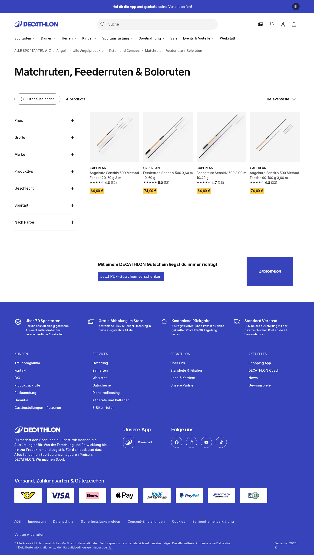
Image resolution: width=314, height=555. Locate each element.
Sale (173, 38)
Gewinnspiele (259, 385)
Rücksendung (25, 393)
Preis (18, 120)
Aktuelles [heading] (257, 354)
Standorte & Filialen (186, 370)
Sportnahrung (150, 38)
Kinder (87, 38)
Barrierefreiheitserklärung (213, 521)
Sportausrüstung (116, 38)
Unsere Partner (182, 385)
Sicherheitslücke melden (100, 521)
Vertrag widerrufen (29, 534)
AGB (17, 521)
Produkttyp (23, 171)
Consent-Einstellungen (146, 521)
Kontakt (20, 370)
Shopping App (259, 363)
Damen (47, 38)
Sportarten (23, 38)
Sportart (21, 205)
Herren (67, 38)
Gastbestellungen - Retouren (37, 408)
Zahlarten (100, 370)
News (253, 378)
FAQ (17, 378)
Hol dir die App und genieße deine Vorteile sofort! (152, 7)
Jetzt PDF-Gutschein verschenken (130, 276)
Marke (19, 154)
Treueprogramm (27, 363)
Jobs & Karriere (182, 378)
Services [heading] (100, 354)
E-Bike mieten (104, 408)
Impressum (37, 521)
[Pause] (296, 6)
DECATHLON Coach (263, 370)
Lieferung (100, 363)
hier (110, 547)
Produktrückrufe (27, 385)
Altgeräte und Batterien (111, 400)
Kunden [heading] (21, 354)
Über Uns (177, 363)
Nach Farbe (24, 222)
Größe (19, 137)
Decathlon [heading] (180, 354)
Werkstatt (227, 38)
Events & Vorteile (197, 38)
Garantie (21, 400)
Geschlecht (24, 188)
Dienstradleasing (106, 393)
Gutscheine (102, 385)
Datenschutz (63, 521)
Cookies (178, 521)
